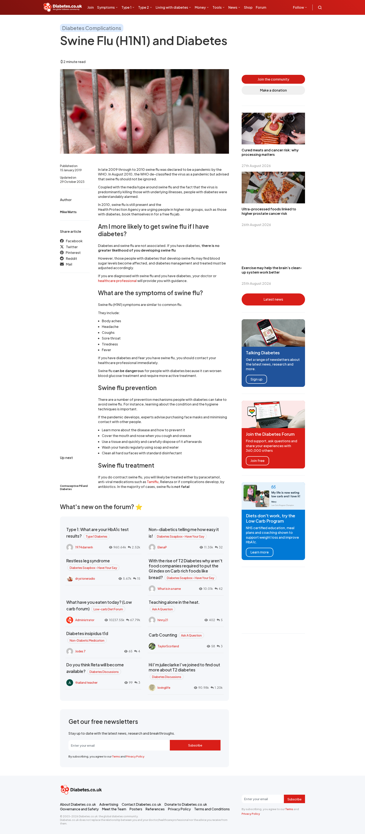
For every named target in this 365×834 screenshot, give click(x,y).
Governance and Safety (79, 809)
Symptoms (106, 7)
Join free (257, 460)
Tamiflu (152, 481)
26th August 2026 (256, 224)
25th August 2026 (256, 283)
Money (200, 7)
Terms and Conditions (212, 809)
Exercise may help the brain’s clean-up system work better (272, 270)
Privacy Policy (135, 756)
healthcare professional (117, 280)
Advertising (108, 804)
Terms (116, 756)
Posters (135, 809)
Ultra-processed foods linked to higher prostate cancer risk (269, 211)
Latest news (273, 299)
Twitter (72, 247)
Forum (261, 7)
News (232, 7)
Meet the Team (114, 809)
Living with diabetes (172, 7)
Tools (217, 7)
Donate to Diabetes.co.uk (186, 804)
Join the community (273, 79)
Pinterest (73, 252)
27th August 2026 (256, 165)
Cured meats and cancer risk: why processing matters (270, 152)
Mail (69, 264)
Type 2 (143, 7)
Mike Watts (68, 212)
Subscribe (195, 745)
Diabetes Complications (91, 28)
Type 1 (126, 7)
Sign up (256, 379)
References (155, 809)
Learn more (260, 552)
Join (90, 7)
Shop (248, 7)
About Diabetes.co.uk (78, 804)
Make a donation (273, 90)
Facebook (74, 241)
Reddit (71, 258)
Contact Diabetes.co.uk (141, 804)
